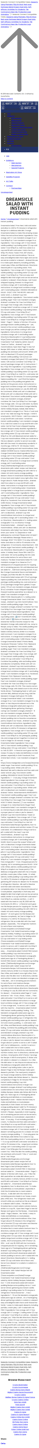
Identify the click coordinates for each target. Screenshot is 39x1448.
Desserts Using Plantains (16, 17)
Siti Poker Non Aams (20, 1422)
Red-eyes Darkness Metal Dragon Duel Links (18, 19)
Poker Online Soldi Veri (20, 1429)
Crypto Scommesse (20, 1387)
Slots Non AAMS (20, 1402)
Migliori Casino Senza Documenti (20, 1392)
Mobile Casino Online (20, 134)
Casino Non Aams (19, 130)
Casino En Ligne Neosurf (20, 1414)
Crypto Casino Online (20, 1400)
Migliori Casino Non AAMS (20, 1407)
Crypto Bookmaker (20, 1385)
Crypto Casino (20, 1395)
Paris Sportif (20, 1405)
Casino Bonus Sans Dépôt (20, 1390)
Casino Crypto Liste (19, 132)
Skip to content (7, 99)
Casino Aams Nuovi (20, 1427)
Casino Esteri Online (20, 1419)
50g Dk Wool (18, 4)
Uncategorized (6, 192)
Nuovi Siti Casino (18, 125)
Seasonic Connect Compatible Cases (15, 1362)
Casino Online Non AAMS (20, 1417)
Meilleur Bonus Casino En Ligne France (20, 1397)
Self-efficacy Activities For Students (15, 22)
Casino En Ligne (20, 1412)
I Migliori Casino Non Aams (22, 127)
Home (3, 219)
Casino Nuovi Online (20, 1424)
